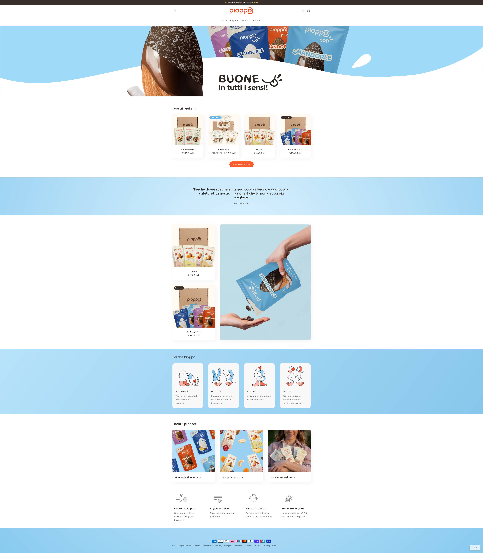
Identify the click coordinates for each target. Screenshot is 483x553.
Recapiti (227, 546)
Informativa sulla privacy (212, 546)
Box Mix (259, 149)
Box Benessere (187, 149)
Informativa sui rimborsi (242, 546)
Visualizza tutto (241, 164)
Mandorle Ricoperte (186, 477)
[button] (175, 10)
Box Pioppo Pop (295, 149)
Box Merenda (223, 149)
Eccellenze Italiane (281, 477)
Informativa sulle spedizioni (265, 546)
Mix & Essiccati (231, 477)
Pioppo (181, 546)
